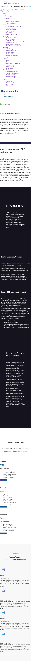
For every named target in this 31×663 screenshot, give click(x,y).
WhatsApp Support (11, 86)
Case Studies (6, 70)
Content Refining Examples (13, 73)
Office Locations (10, 84)
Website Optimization (11, 34)
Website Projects (10, 74)
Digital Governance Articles (13, 63)
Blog (7, 60)
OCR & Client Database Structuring (15, 41)
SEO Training (9, 49)
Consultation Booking (11, 82)
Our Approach (9, 20)
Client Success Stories (12, 78)
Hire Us (29, 6)
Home (4, 13)
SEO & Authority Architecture (13, 26)
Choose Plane (3, 480)
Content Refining (10, 28)
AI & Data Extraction (11, 39)
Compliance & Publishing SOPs (14, 45)
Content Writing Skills (11, 54)
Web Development (11, 29)
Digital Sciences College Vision (14, 57)
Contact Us (9, 81)
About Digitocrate (10, 17)
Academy (5, 47)
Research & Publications (12, 62)
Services (5, 25)
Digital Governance (11, 37)
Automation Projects (11, 76)
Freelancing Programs (12, 55)
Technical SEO (10, 31)
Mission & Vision (10, 18)
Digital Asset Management (13, 44)
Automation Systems (11, 42)
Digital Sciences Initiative (12, 21)
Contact (5, 79)
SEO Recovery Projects (12, 71)
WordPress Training (11, 50)
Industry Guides (10, 66)
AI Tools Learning (10, 52)
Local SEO (9, 33)
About (4, 15)
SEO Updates (9, 68)
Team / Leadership (11, 23)
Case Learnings (10, 65)
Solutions (5, 36)
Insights (5, 58)
